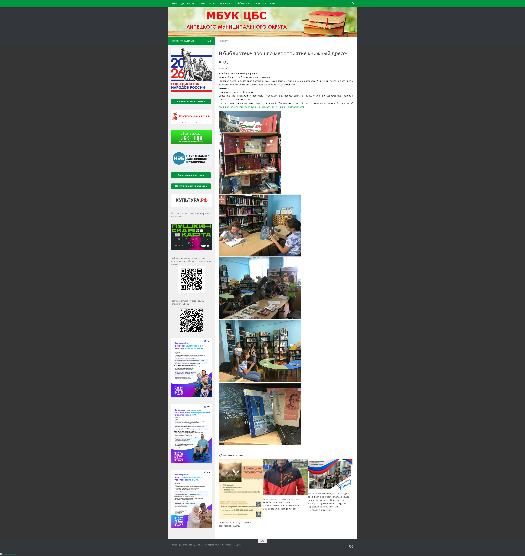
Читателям (224, 3)
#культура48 (298, 107)
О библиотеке (242, 3)
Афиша (202, 3)
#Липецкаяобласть (261, 107)
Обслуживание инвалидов (191, 186)
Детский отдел (188, 3)
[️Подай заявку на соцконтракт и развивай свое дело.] (241, 489)
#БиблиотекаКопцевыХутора (234, 107)
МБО (211, 3)
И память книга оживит (191, 101)
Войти (272, 3)
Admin (228, 68)
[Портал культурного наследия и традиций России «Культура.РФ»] (191, 200)
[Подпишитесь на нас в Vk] (209, 41)
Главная (173, 3)
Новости (224, 41)
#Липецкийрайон (281, 107)
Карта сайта (260, 3)
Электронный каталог (191, 175)
